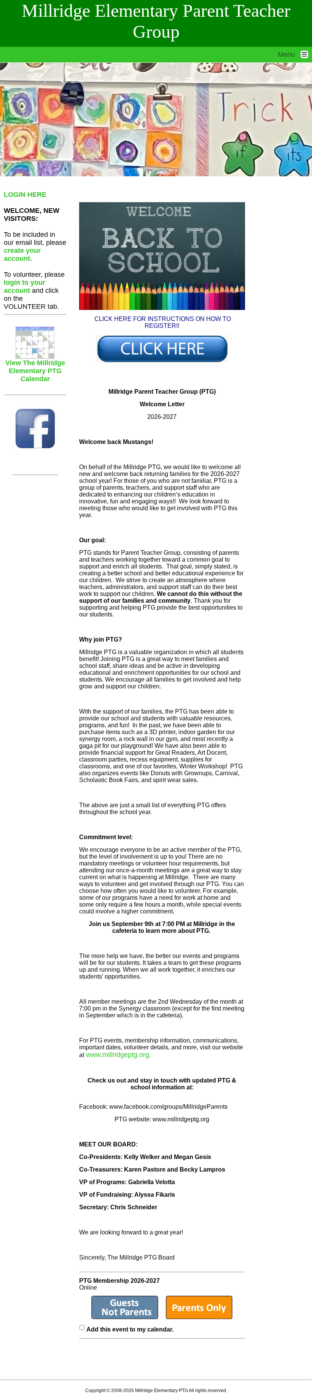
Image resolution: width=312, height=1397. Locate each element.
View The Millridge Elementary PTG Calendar (35, 371)
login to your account (24, 286)
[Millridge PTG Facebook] (35, 429)
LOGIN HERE (25, 194)
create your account (22, 254)
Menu (289, 54)
